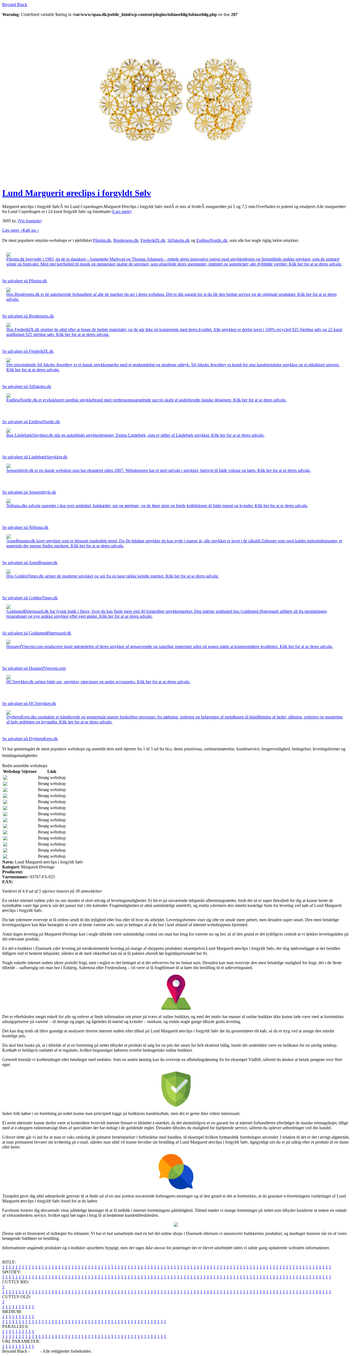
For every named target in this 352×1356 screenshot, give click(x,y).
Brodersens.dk (125, 240)
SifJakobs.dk (178, 240)
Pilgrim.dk (102, 240)
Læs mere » (12, 230)
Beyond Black (14, 4)
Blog (35, 1351)
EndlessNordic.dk (211, 240)
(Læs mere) (121, 211)
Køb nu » (31, 230)
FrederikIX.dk (153, 240)
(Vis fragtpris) (30, 220)
